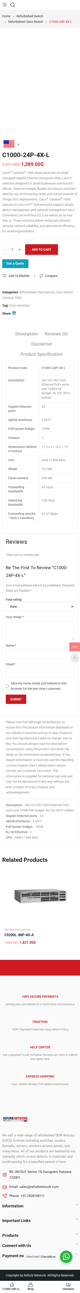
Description (26, 333)
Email (10, 664)
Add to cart (41, 249)
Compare (51, 276)
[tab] (26, 334)
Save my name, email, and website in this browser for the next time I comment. (38, 686)
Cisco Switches (19, 305)
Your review (15, 617)
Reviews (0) (56, 333)
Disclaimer (41, 344)
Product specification (41, 354)
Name (11, 645)
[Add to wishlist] (72, 873)
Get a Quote (15, 263)
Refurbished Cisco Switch (36, 292)
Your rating (14, 599)
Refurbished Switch (17, 929)
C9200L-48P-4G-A (19, 935)
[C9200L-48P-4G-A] (40, 895)
